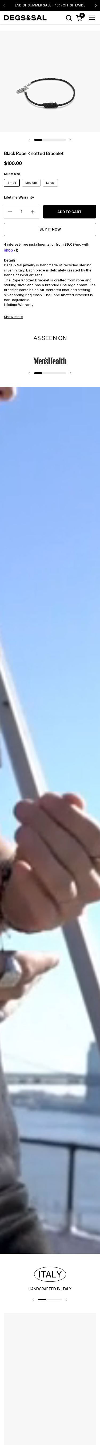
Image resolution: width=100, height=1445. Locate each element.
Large (50, 183)
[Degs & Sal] (25, 17)
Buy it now (50, 229)
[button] (68, 18)
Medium (31, 183)
